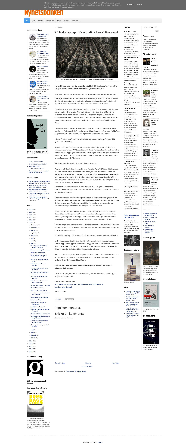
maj (32, 243)
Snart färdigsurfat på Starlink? (38, 164)
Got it (139, 5)
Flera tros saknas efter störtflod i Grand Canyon (133, 298)
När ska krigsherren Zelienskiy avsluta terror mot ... (38, 190)
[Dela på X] (70, 299)
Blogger (100, 442)
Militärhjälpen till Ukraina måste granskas (149, 231)
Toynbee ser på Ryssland (149, 226)
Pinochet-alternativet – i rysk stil (40, 285)
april (32, 330)
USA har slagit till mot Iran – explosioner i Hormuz (132, 304)
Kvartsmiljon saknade (131, 136)
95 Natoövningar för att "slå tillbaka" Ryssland (39, 246)
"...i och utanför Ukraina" (36, 168)
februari (33, 335)
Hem (27, 20)
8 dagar (40, 20)
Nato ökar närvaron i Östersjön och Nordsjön (40, 293)
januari (33, 337)
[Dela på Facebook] (71, 299)
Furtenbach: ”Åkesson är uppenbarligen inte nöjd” (132, 315)
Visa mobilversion (87, 366)
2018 (31, 346)
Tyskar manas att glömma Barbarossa (38, 303)
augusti (33, 235)
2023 (31, 217)
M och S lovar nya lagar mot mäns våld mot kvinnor (132, 309)
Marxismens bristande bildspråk (155, 180)
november (34, 227)
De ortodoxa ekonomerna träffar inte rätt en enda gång (39, 171)
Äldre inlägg (115, 363)
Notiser (59, 20)
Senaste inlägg (60, 363)
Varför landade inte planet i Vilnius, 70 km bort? (39, 256)
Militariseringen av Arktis (38, 252)
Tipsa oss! (75, 20)
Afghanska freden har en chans (40, 313)
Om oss (66, 20)
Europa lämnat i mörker (36, 161)
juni (32, 241)
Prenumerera (50, 20)
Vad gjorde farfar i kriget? (154, 122)
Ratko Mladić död (34, 166)
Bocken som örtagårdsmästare (40, 250)
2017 (31, 349)
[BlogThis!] (68, 299)
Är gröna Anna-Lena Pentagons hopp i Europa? (40, 317)
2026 (31, 209)
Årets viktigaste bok (42, 66)
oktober (33, 230)
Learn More (130, 5)
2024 (31, 215)
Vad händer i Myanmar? (38, 307)
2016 (31, 351)
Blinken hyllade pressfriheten (39, 297)
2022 (31, 220)
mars (32, 332)
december (34, 225)
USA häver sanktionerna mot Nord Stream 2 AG (39, 281)
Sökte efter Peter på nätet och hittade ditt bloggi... (38, 198)
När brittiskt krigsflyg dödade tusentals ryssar (39, 321)
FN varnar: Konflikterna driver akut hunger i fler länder (133, 293)
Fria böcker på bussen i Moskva (155, 152)
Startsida (88, 363)
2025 (31, 212)
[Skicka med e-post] (66, 299)
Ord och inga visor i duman (39, 290)
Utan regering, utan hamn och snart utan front (43, 98)
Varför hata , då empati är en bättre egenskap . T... (37, 186)
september (34, 233)
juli (32, 238)
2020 (31, 341)
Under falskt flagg (36, 300)
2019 (31, 343)
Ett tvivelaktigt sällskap (37, 287)
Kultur (33, 20)
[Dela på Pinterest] (73, 299)
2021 (31, 222)
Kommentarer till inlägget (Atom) (76, 371)
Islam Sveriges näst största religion (151, 214)
